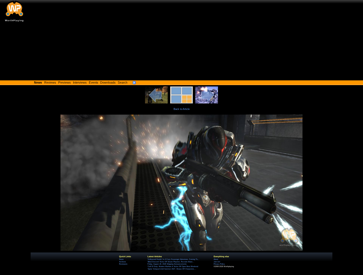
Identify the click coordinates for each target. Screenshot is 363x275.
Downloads (108, 82)
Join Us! (217, 262)
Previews (64, 82)
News (121, 259)
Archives (122, 262)
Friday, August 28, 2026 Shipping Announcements (167, 264)
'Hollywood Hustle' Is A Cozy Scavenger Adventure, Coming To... (173, 259)
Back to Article (182, 109)
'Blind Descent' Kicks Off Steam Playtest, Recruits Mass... (170, 262)
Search (122, 82)
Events (93, 82)
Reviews (50, 82)
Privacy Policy (219, 264)
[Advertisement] (181, 52)
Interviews (80, 82)
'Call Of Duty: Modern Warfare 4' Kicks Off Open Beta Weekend (172, 266)
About (216, 259)
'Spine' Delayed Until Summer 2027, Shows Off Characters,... (171, 269)
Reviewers (123, 264)
